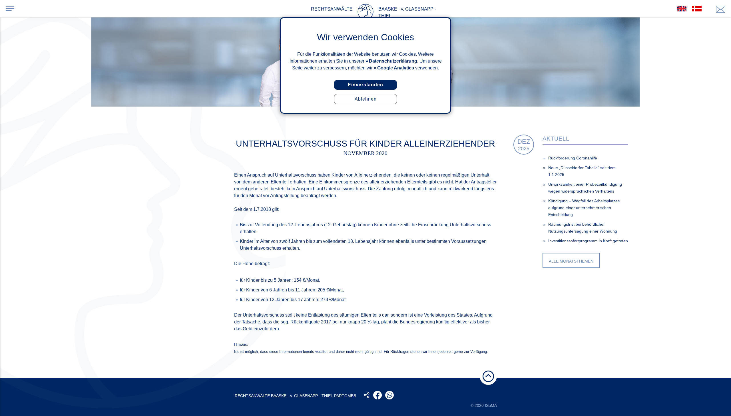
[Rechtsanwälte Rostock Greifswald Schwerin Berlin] (365, 13)
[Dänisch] (697, 8)
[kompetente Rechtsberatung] (720, 9)
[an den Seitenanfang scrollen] (488, 376)
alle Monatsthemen (571, 261)
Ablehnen (366, 99)
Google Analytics (395, 67)
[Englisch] (681, 8)
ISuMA (491, 405)
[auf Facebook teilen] (377, 395)
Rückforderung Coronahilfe (572, 158)
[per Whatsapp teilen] (389, 395)
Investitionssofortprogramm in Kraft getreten (588, 241)
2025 (523, 144)
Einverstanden (365, 84)
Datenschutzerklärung (393, 61)
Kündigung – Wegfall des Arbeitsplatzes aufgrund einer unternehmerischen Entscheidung (584, 208)
